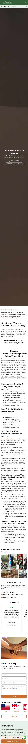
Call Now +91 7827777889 (13, 741)
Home (2, 310)
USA (6, 712)
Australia (16, 712)
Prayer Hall (8, 392)
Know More (14, 716)
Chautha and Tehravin (10, 439)
